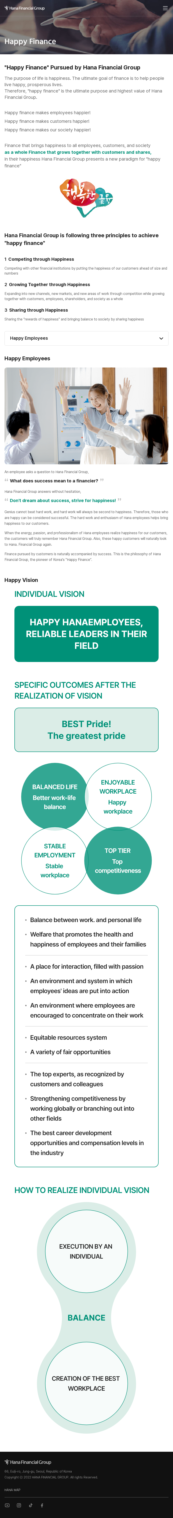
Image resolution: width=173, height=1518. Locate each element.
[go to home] (28, 1462)
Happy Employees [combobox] (29, 338)
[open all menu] (165, 8)
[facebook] (42, 1505)
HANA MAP (12, 1490)
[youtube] (7, 1505)
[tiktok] (30, 1505)
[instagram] (19, 1505)
